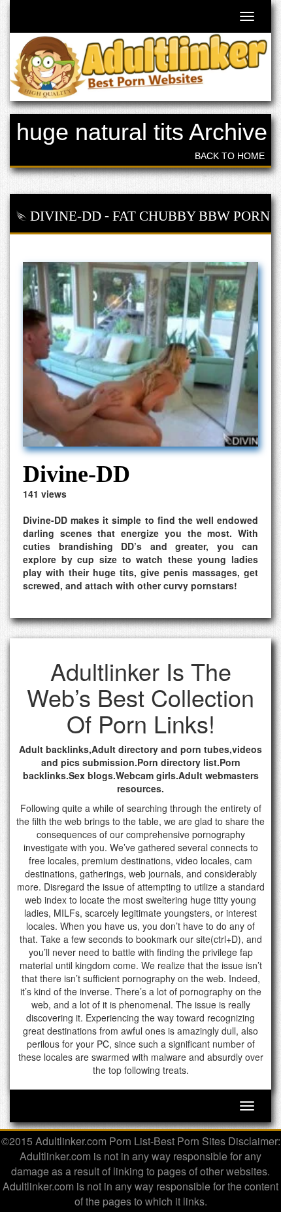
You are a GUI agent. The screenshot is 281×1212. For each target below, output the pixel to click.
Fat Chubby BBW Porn (191, 216)
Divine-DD (65, 216)
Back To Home (230, 156)
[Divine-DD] (140, 354)
